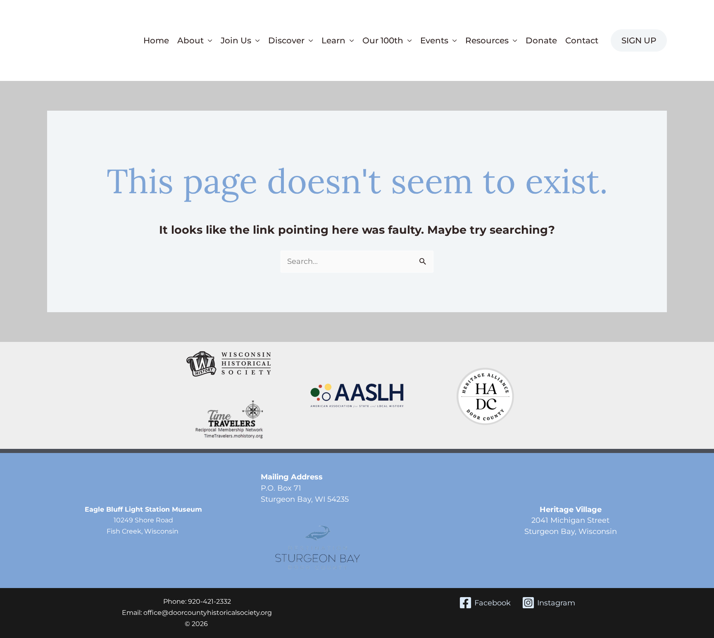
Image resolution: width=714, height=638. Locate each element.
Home (156, 40)
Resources (487, 40)
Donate (541, 40)
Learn (333, 40)
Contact (581, 40)
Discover (286, 40)
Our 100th (382, 40)
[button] (639, 40)
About (190, 40)
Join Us (236, 40)
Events (434, 40)
